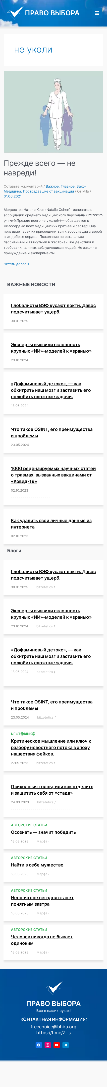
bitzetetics (44, 587)
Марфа (42, 841)
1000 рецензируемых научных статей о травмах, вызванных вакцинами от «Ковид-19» (53, 475)
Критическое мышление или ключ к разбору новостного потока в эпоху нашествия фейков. (51, 747)
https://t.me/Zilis (53, 1032)
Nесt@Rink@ (23, 734)
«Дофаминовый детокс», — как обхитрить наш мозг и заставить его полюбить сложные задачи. (51, 390)
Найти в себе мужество (37, 864)
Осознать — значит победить (43, 832)
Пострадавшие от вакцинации (48, 191)
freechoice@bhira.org (53, 1026)
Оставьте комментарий (23, 186)
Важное (52, 186)
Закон (82, 186)
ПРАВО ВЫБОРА (52, 13)
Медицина (12, 191)
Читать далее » (16, 264)
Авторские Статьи (29, 825)
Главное (68, 186)
